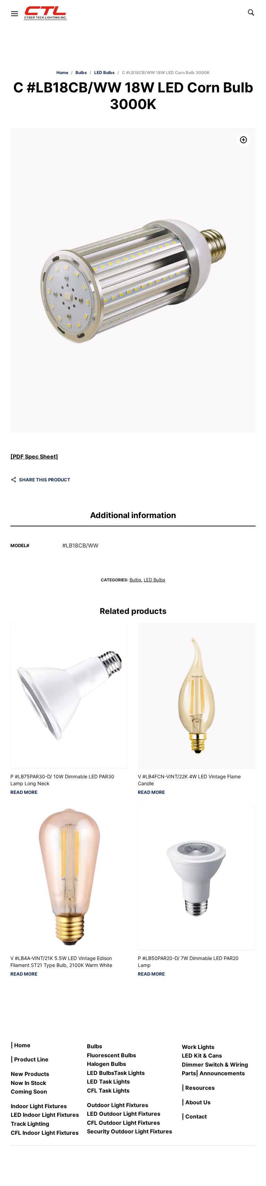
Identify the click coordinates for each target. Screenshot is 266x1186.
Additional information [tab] (133, 515)
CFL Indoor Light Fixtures (45, 1132)
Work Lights (198, 1046)
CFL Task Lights (108, 1090)
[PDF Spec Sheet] (34, 456)
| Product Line (29, 1059)
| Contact (194, 1116)
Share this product (44, 479)
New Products (30, 1073)
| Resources (198, 1087)
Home (62, 72)
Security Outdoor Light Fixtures (129, 1131)
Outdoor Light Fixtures (117, 1105)
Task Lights (129, 1072)
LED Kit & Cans (202, 1055)
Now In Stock (28, 1082)
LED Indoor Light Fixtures (45, 1114)
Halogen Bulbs (106, 1063)
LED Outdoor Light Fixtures (123, 1113)
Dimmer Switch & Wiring (215, 1064)
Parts (189, 1073)
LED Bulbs (104, 72)
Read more (23, 792)
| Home (20, 1045)
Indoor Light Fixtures (39, 1106)
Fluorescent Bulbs (111, 1055)
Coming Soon (29, 1091)
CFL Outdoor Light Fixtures (123, 1122)
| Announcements (220, 1073)
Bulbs (81, 72)
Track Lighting (30, 1123)
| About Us (196, 1102)
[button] (243, 140)
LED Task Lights (108, 1081)
